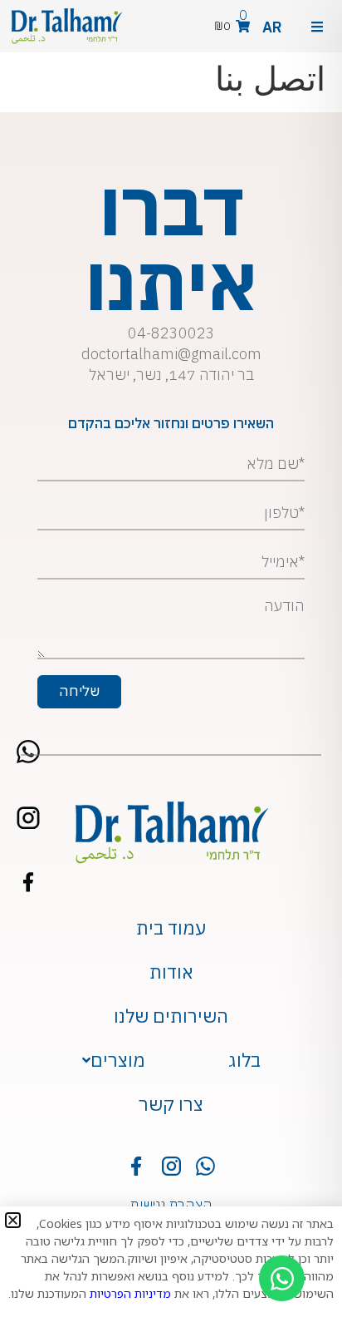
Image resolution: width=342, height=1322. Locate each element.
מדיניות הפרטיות (130, 1293)
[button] (13, 1220)
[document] (171, 661)
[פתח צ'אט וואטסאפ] (282, 1278)
